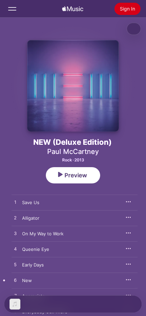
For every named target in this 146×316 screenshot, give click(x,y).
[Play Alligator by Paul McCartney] (15, 218)
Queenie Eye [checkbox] (35, 249)
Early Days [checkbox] (33, 265)
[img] (72, 9)
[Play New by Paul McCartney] (15, 280)
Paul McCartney (73, 151)
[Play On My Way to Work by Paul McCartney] (15, 234)
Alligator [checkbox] (30, 218)
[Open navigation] (12, 8)
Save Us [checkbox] (30, 202)
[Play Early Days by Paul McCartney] (15, 265)
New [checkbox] (27, 280)
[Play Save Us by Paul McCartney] (15, 202)
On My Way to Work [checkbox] (42, 233)
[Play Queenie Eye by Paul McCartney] (15, 249)
